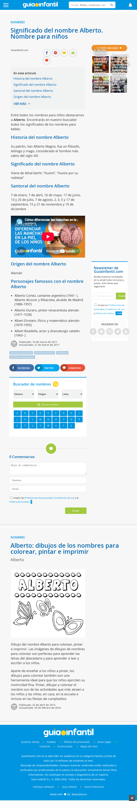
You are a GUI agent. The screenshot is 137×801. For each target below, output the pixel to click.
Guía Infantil (69, 786)
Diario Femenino (94, 786)
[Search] (111, 5)
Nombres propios (44, 352)
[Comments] (47, 61)
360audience (79, 794)
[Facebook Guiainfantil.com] (93, 331)
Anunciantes (64, 746)
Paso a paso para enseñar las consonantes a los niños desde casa (121, 63)
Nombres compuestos (22, 357)
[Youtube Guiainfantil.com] (126, 331)
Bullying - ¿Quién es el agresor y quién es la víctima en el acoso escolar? (119, 80)
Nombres (18, 22)
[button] (13, 7)
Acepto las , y (109, 309)
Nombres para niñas (21, 352)
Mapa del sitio (88, 746)
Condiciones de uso (64, 497)
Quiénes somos (30, 742)
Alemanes (62, 352)
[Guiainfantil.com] (40, 7)
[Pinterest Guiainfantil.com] (101, 331)
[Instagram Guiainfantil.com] (109, 331)
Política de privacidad (77, 742)
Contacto (45, 746)
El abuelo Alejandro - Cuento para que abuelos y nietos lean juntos (100, 60)
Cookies (52, 742)
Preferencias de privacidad (39, 497)
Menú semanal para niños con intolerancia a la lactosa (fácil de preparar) (102, 80)
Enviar (75, 510)
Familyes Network (43, 786)
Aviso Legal (104, 742)
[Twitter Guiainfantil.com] (117, 331)
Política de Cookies (19, 501)
